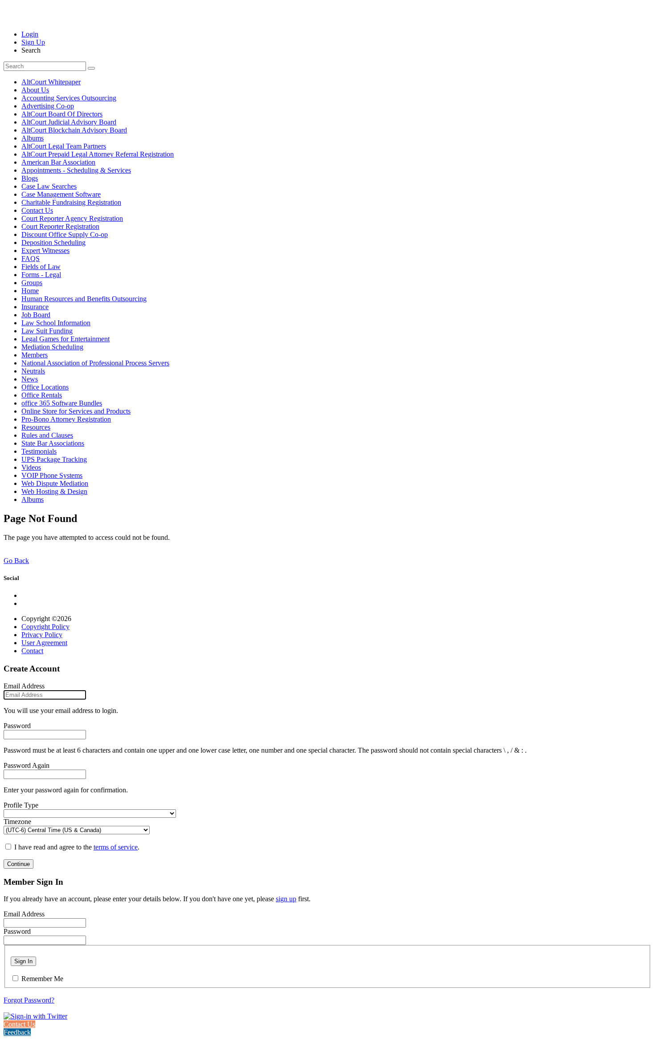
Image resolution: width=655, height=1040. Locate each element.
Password (17, 725)
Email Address (24, 686)
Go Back (16, 560)
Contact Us (19, 1024)
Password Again (26, 765)
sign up (286, 899)
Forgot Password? (29, 1000)
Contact (32, 651)
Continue (18, 864)
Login (29, 34)
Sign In (23, 961)
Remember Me (42, 978)
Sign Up (33, 42)
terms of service (116, 847)
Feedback (17, 1032)
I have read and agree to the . (76, 847)
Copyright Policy (45, 626)
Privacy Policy (41, 634)
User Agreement (44, 642)
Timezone (17, 821)
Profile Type (21, 805)
